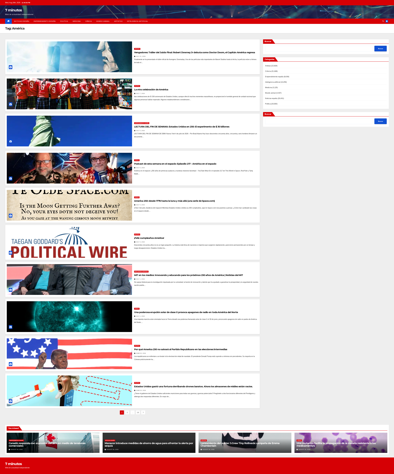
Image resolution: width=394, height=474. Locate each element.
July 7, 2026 (140, 93)
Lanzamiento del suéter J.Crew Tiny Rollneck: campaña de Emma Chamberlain (240, 444)
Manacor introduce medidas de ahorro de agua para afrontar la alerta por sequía (149, 444)
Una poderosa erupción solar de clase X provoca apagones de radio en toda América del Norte (186, 312)
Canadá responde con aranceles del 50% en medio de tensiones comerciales (47, 444)
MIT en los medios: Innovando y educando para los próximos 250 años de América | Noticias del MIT (188, 275)
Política (64, 21)
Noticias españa (21, 21)
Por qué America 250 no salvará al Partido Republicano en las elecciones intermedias (180, 349)
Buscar (268, 41)
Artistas (118, 21)
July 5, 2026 (140, 130)
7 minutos (13, 10)
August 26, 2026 (17, 449)
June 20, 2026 (141, 390)
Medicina (77, 21)
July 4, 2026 (140, 205)
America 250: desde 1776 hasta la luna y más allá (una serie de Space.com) (174, 201)
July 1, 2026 (140, 279)
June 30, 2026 (141, 353)
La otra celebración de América (151, 89)
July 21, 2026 (141, 56)
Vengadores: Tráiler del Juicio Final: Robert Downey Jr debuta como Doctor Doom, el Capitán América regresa (194, 52)
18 (138, 412)
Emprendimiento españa (45, 21)
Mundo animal (103, 21)
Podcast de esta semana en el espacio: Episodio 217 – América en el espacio (175, 163)
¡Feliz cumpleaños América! (149, 238)
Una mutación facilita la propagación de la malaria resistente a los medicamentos (336, 444)
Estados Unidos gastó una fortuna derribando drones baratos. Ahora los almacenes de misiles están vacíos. (193, 386)
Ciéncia (88, 21)
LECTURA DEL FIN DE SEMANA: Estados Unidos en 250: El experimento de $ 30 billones (181, 126)
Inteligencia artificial (137, 21)
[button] (383, 21)
